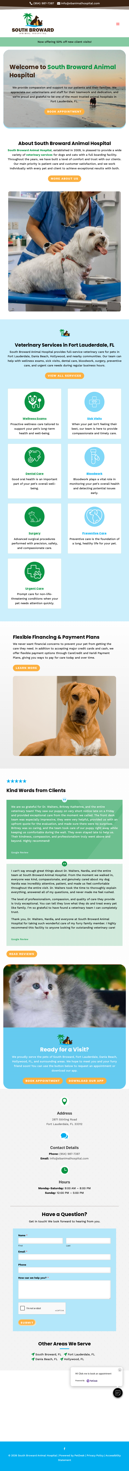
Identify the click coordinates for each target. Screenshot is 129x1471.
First (20, 1245)
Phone (22, 1264)
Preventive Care (94, 533)
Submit (27, 1322)
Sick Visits (94, 418)
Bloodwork (94, 474)
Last (68, 1245)
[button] (118, 1392)
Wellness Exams (35, 418)
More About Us (64, 178)
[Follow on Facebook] (64, 1448)
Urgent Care (34, 588)
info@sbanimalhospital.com (69, 1158)
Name (23, 1235)
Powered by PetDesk (71, 1455)
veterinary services (39, 154)
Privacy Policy (95, 1455)
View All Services (64, 375)
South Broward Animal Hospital (30, 150)
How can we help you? (33, 1277)
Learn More (26, 667)
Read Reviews (21, 954)
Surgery (34, 533)
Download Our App (86, 1080)
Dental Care (35, 474)
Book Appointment (64, 111)
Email (22, 1251)
